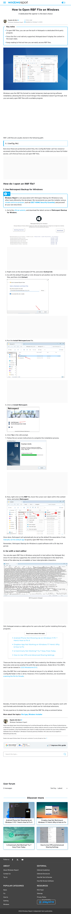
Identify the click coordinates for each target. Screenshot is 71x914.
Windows (6, 904)
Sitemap (40, 894)
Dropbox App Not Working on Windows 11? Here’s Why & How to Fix (52, 821)
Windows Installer (35, 714)
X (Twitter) (17, 860)
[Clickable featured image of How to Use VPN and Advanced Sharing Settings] (52, 835)
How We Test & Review (44, 877)
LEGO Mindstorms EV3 (28, 668)
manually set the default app (13, 540)
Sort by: (53, 788)
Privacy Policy (41, 897)
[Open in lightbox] (37, 230)
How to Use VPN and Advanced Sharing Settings (34, 655)
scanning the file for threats (13, 676)
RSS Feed (40, 890)
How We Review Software (45, 881)
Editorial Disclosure (43, 874)
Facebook (12, 860)
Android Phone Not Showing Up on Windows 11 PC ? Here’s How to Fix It (18, 821)
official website (20, 210)
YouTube (22, 860)
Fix (4, 894)
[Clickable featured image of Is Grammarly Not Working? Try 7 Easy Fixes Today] (18, 835)
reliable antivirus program (14, 203)
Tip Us (5, 877)
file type (24, 714)
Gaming (5, 901)
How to (5, 897)
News (5, 890)
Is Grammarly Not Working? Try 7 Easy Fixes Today (35, 651)
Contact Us (7, 874)
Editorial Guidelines (43, 870)
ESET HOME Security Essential (43, 203)
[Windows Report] (18, 2)
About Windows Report (11, 870)
